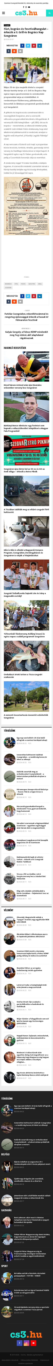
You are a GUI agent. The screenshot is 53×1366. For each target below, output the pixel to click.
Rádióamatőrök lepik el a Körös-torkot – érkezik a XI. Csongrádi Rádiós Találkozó (30, 859)
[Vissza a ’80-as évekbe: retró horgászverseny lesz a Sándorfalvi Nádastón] (9, 879)
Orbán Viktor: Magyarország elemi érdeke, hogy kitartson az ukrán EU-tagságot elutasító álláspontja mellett (32, 1237)
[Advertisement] (26, 259)
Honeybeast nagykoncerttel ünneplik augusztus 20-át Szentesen (32, 841)
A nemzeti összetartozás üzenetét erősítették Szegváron (26, 716)
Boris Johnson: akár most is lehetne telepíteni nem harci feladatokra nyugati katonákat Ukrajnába (31, 1220)
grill (40, 284)
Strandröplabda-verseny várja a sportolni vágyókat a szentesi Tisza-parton (31, 1308)
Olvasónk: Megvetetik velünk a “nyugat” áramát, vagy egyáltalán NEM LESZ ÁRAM (33, 919)
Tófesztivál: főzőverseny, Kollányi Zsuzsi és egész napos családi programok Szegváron (24, 635)
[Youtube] (33, 1343)
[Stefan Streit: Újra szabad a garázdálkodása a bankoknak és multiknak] (9, 1006)
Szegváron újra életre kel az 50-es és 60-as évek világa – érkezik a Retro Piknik (24, 470)
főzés (23, 284)
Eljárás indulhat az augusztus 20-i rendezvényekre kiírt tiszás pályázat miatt (32, 1163)
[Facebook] (19, 1343)
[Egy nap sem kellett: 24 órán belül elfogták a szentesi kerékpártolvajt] (9, 742)
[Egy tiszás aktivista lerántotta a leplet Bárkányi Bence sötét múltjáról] (9, 1077)
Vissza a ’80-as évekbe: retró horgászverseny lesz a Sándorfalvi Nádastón (31, 876)
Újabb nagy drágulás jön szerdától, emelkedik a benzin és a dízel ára (28, 1180)
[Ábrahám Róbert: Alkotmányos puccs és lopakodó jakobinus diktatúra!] (9, 939)
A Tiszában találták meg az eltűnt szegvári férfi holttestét (26, 511)
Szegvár (7, 25)
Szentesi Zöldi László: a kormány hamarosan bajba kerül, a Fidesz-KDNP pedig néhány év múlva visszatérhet (33, 953)
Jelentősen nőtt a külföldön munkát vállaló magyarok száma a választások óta (32, 1196)
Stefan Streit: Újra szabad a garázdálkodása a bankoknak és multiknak (30, 1004)
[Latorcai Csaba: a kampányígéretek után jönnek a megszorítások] (9, 989)
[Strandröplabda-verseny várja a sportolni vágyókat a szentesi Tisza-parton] (7, 1312)
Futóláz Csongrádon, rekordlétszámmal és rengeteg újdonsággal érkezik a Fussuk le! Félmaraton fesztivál (26, 317)
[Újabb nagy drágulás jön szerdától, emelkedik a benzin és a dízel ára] (7, 1183)
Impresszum (44, 1360)
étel (16, 284)
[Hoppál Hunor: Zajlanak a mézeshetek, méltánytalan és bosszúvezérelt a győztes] (9, 1040)
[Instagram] (26, 1343)
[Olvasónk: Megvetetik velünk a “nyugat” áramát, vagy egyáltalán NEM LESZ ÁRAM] (9, 922)
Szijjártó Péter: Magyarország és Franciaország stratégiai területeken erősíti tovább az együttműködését (30, 1254)
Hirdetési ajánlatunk (25, 1363)
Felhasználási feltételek (29, 1360)
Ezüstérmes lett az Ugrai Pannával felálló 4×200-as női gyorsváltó (31, 1291)
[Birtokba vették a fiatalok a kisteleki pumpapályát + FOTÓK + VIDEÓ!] (7, 1278)
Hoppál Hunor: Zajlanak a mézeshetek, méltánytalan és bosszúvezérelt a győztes (32, 1038)
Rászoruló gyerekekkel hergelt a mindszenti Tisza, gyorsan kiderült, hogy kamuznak (31, 809)
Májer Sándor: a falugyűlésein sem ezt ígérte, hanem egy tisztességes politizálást (33, 1021)
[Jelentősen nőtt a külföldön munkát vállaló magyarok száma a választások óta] (7, 1200)
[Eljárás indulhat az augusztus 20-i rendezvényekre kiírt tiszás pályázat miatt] (7, 1166)
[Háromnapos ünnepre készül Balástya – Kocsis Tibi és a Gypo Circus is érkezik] (9, 794)
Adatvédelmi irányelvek (10, 1360)
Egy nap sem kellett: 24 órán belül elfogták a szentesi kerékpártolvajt (32, 739)
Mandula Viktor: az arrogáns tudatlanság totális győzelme (29, 969)
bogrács (8, 284)
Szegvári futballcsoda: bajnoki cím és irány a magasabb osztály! (25, 595)
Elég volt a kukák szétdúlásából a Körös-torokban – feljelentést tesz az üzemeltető (33, 893)
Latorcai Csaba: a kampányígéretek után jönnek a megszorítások (32, 986)
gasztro (32, 284)
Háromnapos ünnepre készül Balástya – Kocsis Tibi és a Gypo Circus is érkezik (32, 792)
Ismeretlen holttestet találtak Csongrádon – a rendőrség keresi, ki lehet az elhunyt (32, 757)
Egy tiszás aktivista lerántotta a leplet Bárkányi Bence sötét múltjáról (32, 1074)
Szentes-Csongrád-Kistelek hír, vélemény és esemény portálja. (26, 3)
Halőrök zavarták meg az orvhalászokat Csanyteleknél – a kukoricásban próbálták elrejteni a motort (31, 775)
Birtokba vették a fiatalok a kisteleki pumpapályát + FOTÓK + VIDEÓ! (29, 1274)
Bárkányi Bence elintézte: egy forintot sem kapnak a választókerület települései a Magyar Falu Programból (26, 428)
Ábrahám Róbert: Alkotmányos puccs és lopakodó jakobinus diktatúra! (32, 935)
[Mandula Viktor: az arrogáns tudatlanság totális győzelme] (9, 973)
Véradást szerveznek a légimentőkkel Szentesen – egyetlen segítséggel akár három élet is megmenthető (33, 825)
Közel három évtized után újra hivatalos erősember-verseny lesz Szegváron (23, 386)
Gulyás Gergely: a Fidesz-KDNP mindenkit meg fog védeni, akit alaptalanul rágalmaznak (26, 335)
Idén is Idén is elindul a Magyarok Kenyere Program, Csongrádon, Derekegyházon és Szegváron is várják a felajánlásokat (23, 552)
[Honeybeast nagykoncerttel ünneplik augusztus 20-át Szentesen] (9, 845)
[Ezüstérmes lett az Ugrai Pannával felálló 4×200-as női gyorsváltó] (7, 1295)
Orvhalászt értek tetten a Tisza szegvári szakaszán (23, 676)
